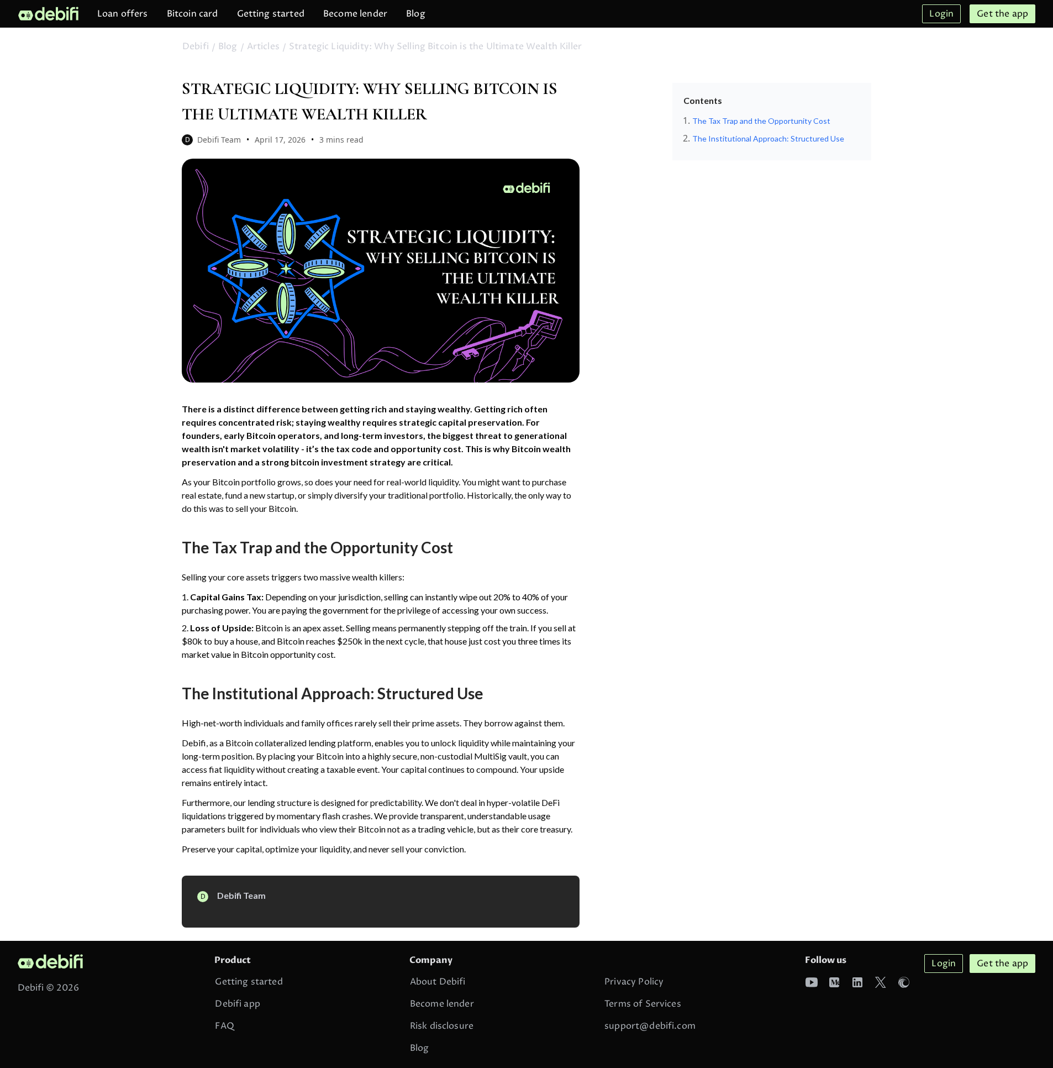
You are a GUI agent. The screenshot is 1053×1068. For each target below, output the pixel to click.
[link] (48, 13)
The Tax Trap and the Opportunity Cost (761, 120)
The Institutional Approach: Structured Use (768, 138)
